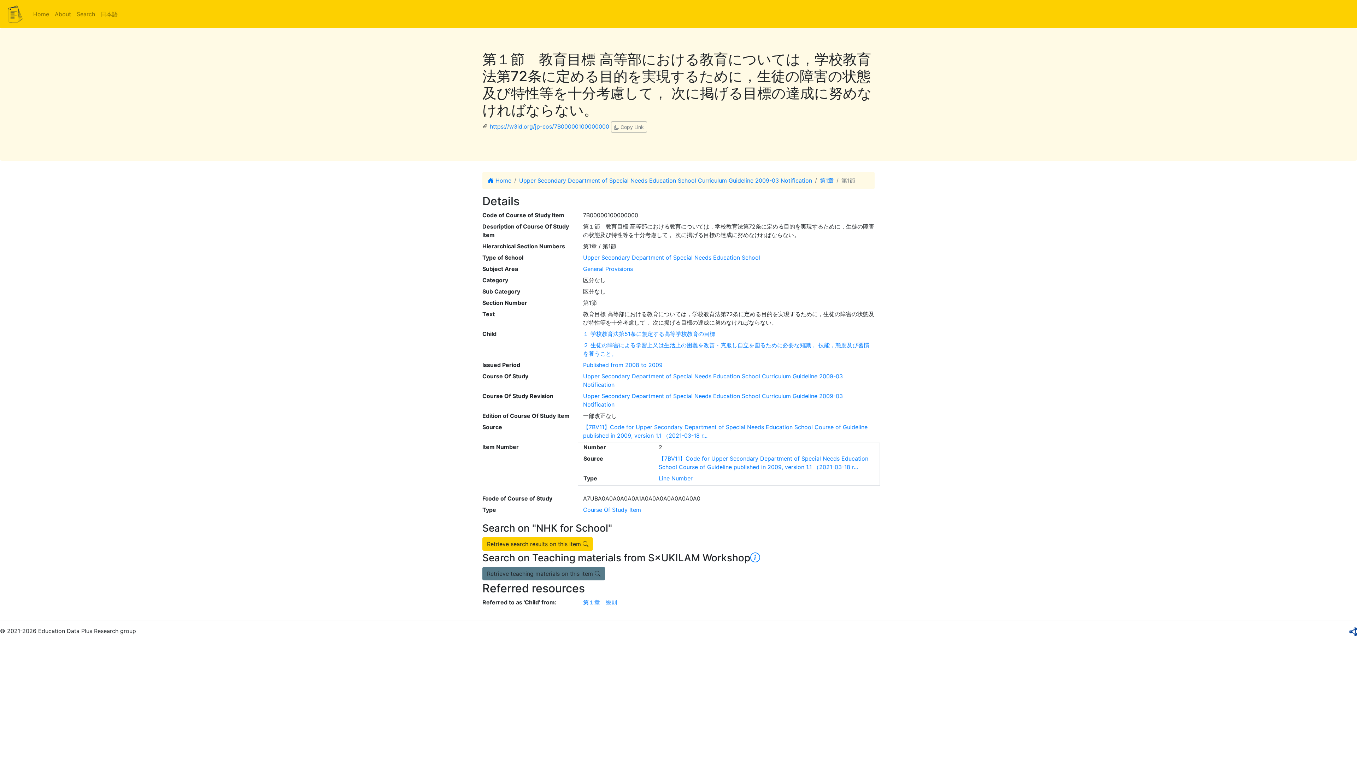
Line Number (676, 478)
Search (86, 14)
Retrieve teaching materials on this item (541, 573)
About (63, 14)
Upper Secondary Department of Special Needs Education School (671, 257)
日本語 (109, 14)
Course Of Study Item (612, 509)
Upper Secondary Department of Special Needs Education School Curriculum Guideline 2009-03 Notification (665, 180)
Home (41, 14)
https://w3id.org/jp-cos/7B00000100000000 (549, 126)
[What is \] (755, 558)
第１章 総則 (600, 602)
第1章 (827, 180)
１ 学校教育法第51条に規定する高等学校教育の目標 (649, 333)
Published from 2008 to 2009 (623, 364)
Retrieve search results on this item (535, 544)
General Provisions (608, 268)
